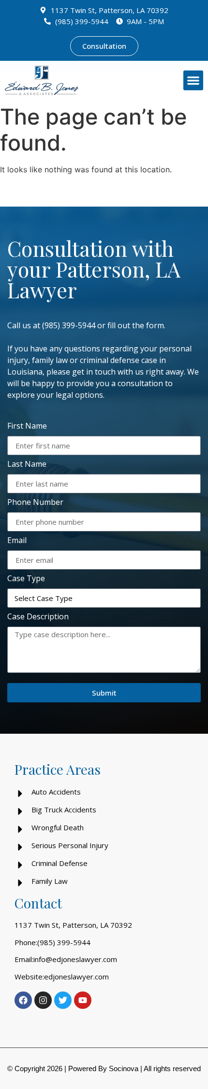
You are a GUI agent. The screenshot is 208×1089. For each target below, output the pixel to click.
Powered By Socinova (103, 1068)
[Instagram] (43, 1000)
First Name (27, 426)
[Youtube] (82, 1000)
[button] (193, 80)
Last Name (26, 464)
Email (17, 540)
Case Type (26, 579)
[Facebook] (23, 1000)
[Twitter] (63, 1000)
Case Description (38, 617)
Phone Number (35, 502)
